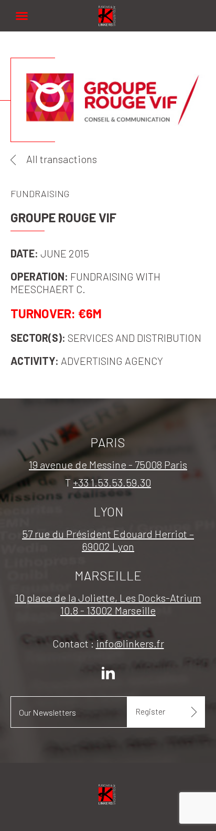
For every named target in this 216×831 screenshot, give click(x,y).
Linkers (108, 10)
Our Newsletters (47, 712)
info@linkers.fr (130, 643)
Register (150, 711)
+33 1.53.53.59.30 (112, 482)
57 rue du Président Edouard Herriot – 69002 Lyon (108, 540)
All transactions (61, 159)
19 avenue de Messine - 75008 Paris (108, 464)
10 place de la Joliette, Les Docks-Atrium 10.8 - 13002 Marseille (108, 604)
